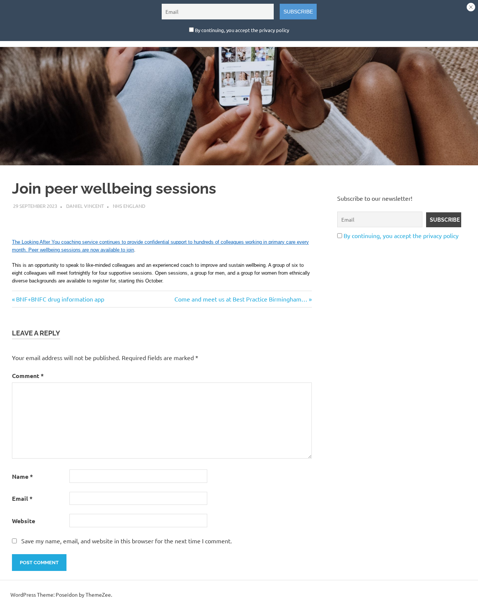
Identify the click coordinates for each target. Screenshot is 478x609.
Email (22, 498)
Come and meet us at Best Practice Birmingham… (240, 299)
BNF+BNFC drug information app (60, 299)
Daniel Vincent (85, 206)
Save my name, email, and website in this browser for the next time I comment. (126, 540)
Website (23, 521)
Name (22, 476)
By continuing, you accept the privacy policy (401, 235)
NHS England (129, 206)
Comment (28, 376)
